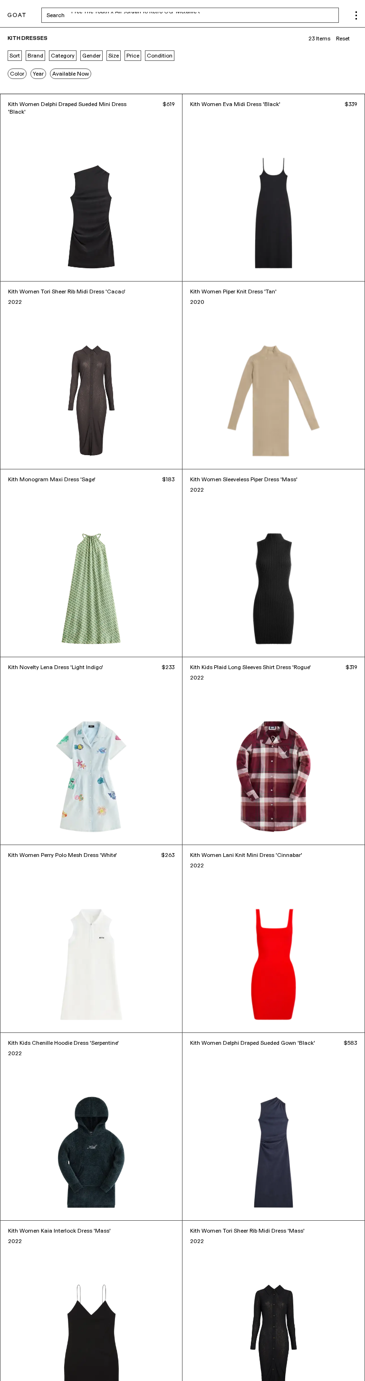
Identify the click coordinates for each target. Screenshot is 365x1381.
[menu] (356, 15)
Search (130, 15)
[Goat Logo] (17, 15)
